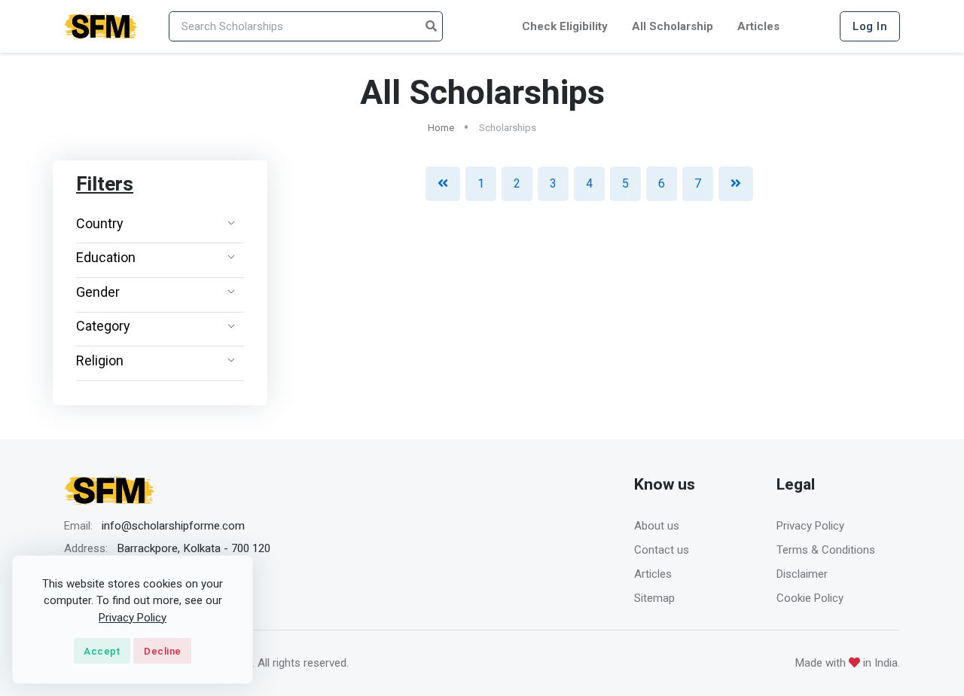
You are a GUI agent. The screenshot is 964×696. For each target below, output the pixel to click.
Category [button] (103, 326)
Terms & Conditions (825, 550)
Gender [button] (98, 292)
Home (441, 127)
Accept (102, 651)
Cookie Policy (810, 598)
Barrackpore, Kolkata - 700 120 (193, 548)
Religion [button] (100, 360)
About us (656, 526)
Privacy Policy (810, 526)
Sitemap (654, 598)
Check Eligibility (565, 26)
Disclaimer (802, 574)
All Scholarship (672, 26)
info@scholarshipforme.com (173, 525)
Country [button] (100, 223)
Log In (870, 26)
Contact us (661, 550)
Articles (758, 26)
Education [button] (106, 257)
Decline (163, 651)
